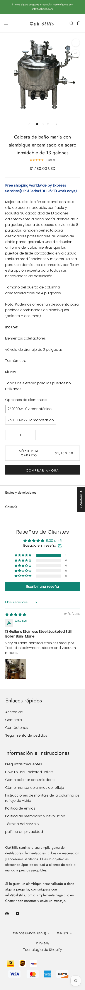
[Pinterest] (7, 913)
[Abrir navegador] (6, 23)
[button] (23, 555)
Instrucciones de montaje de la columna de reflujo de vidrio (42, 798)
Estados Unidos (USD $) (29, 933)
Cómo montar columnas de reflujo (34, 787)
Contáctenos (16, 727)
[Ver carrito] (79, 23)
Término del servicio (22, 823)
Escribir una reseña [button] (42, 586)
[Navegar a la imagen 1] (37, 124)
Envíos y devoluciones (20, 492)
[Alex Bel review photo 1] (15, 669)
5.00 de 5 (54, 540)
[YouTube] (17, 913)
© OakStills (42, 943)
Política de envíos (20, 808)
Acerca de (14, 712)
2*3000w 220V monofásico (31, 420)
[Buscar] (71, 23)
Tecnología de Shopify (42, 949)
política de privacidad (24, 831)
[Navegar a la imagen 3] (48, 124)
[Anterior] (29, 124)
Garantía (11, 506)
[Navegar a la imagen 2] (43, 124)
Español (62, 933)
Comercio (13, 719)
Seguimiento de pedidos (26, 735)
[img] (15, 614)
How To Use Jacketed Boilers (29, 771)
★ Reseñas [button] (80, 499)
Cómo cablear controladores (30, 779)
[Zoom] (76, 43)
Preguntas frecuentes (23, 764)
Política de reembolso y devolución (35, 816)
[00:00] (42, 74)
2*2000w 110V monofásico (30, 408)
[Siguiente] (56, 124)
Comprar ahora (42, 470)
